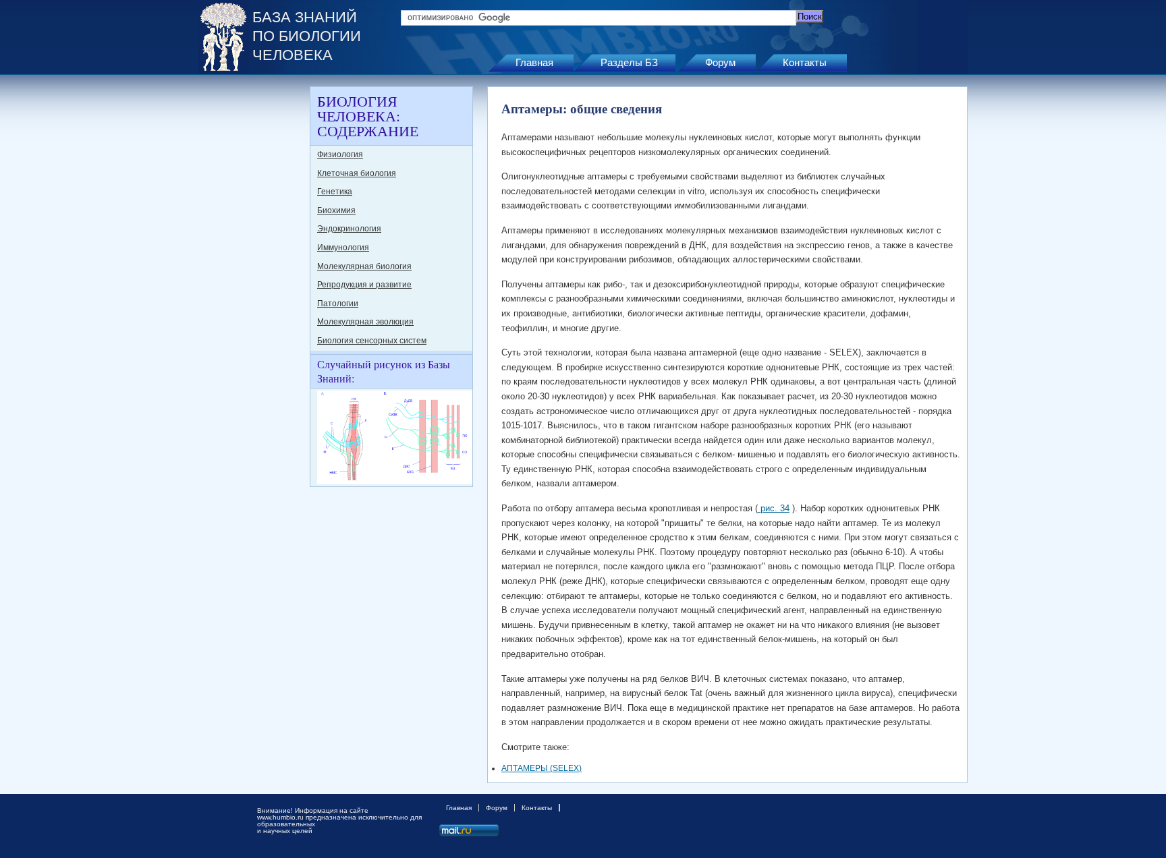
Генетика (334, 191)
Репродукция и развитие (364, 284)
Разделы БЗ (629, 62)
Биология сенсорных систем (371, 340)
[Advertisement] (252, 288)
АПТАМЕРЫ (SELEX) (541, 768)
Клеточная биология (356, 173)
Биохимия (336, 210)
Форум (720, 62)
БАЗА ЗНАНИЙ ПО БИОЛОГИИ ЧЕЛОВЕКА (306, 36)
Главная (534, 62)
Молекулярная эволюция (365, 321)
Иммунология (343, 247)
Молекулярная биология (364, 266)
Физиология (340, 154)
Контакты (805, 62)
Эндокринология (349, 228)
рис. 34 (773, 508)
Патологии (337, 303)
